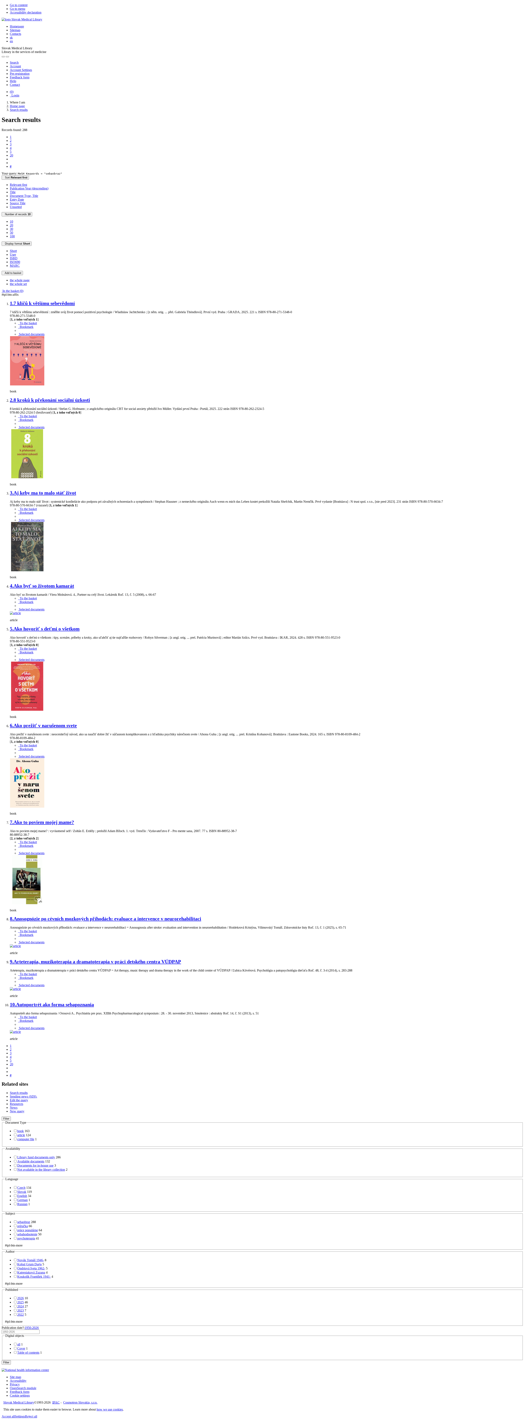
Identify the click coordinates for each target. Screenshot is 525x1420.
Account (15, 66)
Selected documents (31, 334)
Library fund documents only (36, 1157)
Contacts (15, 34)
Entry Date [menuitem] (17, 199)
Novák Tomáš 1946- (30, 1260)
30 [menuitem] (11, 229)
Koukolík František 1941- (34, 1276)
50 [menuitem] (11, 232)
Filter (6, 1118)
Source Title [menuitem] (17, 203)
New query (17, 1111)
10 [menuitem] (11, 221)
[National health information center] (25, 1370)
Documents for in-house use (35, 1165)
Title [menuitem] (13, 192)
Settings (20, 1416)
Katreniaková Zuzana (31, 1272)
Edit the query (19, 1100)
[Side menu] (3, 56)
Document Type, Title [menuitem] (24, 196)
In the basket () (12, 291)
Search (14, 62)
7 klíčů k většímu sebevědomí (42, 303)
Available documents (30, 1161)
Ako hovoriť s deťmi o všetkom (45, 628)
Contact (15, 84)
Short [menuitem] (13, 251)
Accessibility (18, 1380)
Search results (19, 1093)
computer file (25, 1139)
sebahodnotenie (27, 1234)
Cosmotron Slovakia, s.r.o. (80, 1402)
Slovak (21, 1191)
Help (13, 81)
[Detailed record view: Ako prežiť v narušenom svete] (27, 806)
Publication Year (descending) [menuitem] (29, 188)
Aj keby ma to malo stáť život (43, 493)
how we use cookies (110, 1409)
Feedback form (19, 77)
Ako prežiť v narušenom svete (43, 725)
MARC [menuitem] (15, 265)
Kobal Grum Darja (29, 1264)
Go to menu (17, 8)
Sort (15, 177)
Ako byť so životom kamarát (42, 586)
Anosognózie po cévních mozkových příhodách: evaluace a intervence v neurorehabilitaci (105, 918)
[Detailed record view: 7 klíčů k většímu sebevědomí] (27, 384)
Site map (15, 1377)
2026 (20, 1298)
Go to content (18, 5)
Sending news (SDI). (23, 1096)
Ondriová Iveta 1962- (31, 1268)
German (22, 1200)
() (12, 91)
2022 (20, 1314)
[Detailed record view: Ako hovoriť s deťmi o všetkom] (27, 710)
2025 (20, 1302)
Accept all (8, 1416)
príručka (22, 1226)
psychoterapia (26, 1238)
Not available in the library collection (41, 1169)
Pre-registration (20, 73)
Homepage (17, 26)
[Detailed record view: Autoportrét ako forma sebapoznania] (15, 1032)
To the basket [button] (27, 323)
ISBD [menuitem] (13, 258)
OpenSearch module (23, 1388)
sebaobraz (23, 1222)
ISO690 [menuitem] (15, 262)
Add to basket (12, 273)
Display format (16, 243)
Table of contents (28, 1352)
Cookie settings (20, 1395)
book (20, 1131)
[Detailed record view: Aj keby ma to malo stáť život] (27, 570)
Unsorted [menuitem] (16, 207)
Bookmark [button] (25, 327)
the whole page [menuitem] (20, 280)
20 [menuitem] (11, 225)
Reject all (31, 1416)
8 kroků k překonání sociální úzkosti (50, 400)
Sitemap (15, 30)
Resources (16, 1104)
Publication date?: (20, 1327)
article (21, 1135)
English (22, 1196)
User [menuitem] (13, 254)
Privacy (15, 1384)
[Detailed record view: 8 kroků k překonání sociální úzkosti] (27, 477)
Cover (21, 1348)
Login (14, 95)
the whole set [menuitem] (18, 284)
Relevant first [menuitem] (18, 184)
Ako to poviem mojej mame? (42, 822)
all (18, 1344)
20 (11, 155)
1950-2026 (32, 1327)
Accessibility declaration (25, 12)
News (13, 1107)
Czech (21, 1187)
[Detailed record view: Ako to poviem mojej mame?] (27, 903)
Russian (22, 1204)
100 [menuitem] (12, 236)
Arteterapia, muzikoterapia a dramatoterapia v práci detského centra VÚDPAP (95, 961)
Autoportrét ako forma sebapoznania (52, 1004)
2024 (20, 1306)
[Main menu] (7, 56)
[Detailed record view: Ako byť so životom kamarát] (15, 613)
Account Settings (21, 70)
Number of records (17, 214)
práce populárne (27, 1230)
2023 (20, 1310)
